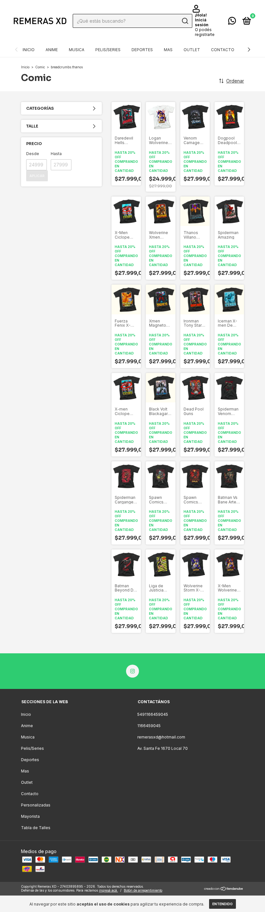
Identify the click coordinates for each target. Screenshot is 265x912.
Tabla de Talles (35, 827)
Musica (76, 49)
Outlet (192, 49)
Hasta (56, 153)
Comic (40, 67)
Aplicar (37, 176)
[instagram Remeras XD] (132, 671)
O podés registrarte (205, 32)
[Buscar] (184, 21)
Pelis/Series (108, 49)
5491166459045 (152, 714)
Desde (32, 153)
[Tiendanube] (224, 889)
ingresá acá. (108, 890)
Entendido (222, 904)
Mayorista (30, 816)
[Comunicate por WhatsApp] (232, 22)
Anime (52, 49)
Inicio (29, 49)
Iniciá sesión (201, 22)
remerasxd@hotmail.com (161, 737)
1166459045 (149, 725)
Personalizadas (35, 805)
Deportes (142, 49)
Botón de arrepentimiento (143, 890)
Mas (168, 49)
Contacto (222, 49)
